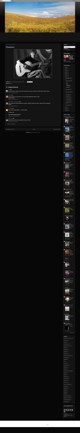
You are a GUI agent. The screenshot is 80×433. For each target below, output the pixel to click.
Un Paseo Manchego (69, 143)
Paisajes (65, 340)
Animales (65, 367)
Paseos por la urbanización (72, 129)
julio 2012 (68, 94)
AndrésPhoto (67, 249)
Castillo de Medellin (72, 182)
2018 (66, 67)
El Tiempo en (68, 415)
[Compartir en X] (29, 82)
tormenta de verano (71, 272)
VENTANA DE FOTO (69, 126)
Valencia (65, 382)
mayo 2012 (68, 97)
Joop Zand (10, 108)
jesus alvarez (10, 118)
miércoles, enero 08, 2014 (12, 121)
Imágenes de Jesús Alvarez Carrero (68, 180)
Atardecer (66, 378)
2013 (66, 75)
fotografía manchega (69, 199)
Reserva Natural (67, 397)
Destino (71, 216)
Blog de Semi (67, 241)
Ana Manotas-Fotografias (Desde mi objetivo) (69, 117)
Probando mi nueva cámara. (71, 281)
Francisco (68, 87)
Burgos (65, 390)
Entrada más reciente (10, 129)
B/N (64, 361)
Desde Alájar (67, 207)
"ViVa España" (71, 173)
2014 (66, 73)
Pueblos (65, 351)
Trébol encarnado (72, 209)
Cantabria (66, 357)
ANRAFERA (67, 296)
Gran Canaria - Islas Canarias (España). (71, 252)
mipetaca (67, 258)
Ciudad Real (66, 365)
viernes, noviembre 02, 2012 (13, 92)
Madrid (65, 369)
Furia (66, 258)
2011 (66, 107)
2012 (66, 76)
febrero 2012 (68, 102)
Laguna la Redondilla (68, 85)
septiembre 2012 (69, 92)
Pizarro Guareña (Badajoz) (68, 190)
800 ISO (67, 262)
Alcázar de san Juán (68, 370)
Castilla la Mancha (68, 338)
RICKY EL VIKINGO (69, 215)
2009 (66, 110)
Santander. (66, 401)
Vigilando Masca (71, 243)
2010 (66, 108)
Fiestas (65, 393)
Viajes (65, 342)
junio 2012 (68, 96)
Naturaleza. (66, 344)
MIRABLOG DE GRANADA (68, 163)
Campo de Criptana (67, 355)
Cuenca (65, 372)
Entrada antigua (57, 129)
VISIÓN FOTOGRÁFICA (68, 288)
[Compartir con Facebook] (31, 82)
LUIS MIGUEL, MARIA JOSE (13, 101)
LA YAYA (71, 326)
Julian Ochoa (67, 134)
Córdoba (65, 392)
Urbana (65, 359)
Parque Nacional (67, 395)
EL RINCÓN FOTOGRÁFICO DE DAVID (68, 324)
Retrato (11, 83)
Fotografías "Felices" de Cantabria (69, 279)
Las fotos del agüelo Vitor (69, 305)
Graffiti (71, 306)
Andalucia (66, 388)
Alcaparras (72, 201)
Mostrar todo (72, 332)
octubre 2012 (68, 89)
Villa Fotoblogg (68, 223)
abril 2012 (68, 99)
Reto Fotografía (67, 399)
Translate (68, 49)
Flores (65, 347)
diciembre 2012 (69, 78)
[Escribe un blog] (28, 82)
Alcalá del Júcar (67, 384)
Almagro (65, 386)
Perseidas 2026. (71, 165)
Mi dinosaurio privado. (71, 136)
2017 (66, 68)
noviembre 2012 (69, 80)
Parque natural (67, 345)
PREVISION (71, 317)
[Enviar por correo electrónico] (27, 82)
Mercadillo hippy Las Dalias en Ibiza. (72, 226)
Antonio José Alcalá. (69, 152)
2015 (66, 72)
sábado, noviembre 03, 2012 (13, 99)
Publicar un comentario (11, 124)
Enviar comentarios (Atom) (35, 132)
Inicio (34, 129)
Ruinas (65, 374)
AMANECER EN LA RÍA (71, 298)
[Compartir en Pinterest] (32, 82)
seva (9, 89)
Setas (67, 83)
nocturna (65, 349)
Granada (65, 380)
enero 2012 (68, 105)
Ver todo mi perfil (67, 61)
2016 (66, 70)
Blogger (47, 424)
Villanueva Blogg (68, 232)
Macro (65, 363)
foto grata (67, 171)
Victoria (9, 95)
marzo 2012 (68, 101)
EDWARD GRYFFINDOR (67, 315)
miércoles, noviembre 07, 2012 (13, 116)
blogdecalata (67, 270)
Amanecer (66, 376)
